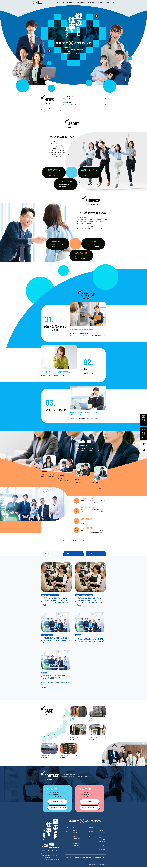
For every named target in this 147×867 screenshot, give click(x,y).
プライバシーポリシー (70, 862)
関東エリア (91, 834)
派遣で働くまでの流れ (77, 838)
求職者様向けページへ (89, 801)
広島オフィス (102, 839)
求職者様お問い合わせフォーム (89, 807)
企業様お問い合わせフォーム (57, 807)
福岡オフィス (102, 841)
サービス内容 (91, 2)
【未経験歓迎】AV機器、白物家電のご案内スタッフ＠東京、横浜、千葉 (56, 640)
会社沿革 (75, 832)
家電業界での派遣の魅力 (78, 841)
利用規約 (78, 862)
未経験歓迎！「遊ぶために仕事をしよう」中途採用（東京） (56, 676)
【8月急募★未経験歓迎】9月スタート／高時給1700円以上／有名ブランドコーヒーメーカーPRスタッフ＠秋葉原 (90, 601)
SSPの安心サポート (77, 847)
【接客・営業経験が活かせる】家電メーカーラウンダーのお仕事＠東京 (90, 640)
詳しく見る (90, 184)
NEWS (62, 2)
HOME (56, 2)
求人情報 (107, 2)
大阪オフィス (102, 837)
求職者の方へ (78, 857)
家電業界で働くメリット (78, 843)
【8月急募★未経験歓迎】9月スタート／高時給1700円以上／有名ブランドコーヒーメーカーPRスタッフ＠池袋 (56, 601)
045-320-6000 (47, 857)
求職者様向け (102, 849)
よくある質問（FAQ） (97, 857)
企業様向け (102, 845)
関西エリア (91, 836)
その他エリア (91, 838)
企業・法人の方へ (87, 857)
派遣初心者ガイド (81, 2)
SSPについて (70, 2)
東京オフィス (102, 832)
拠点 (113, 2)
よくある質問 (76, 845)
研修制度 (100, 2)
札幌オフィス (102, 834)
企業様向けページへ (57, 801)
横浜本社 (101, 830)
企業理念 (75, 830)
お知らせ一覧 (51, 108)
